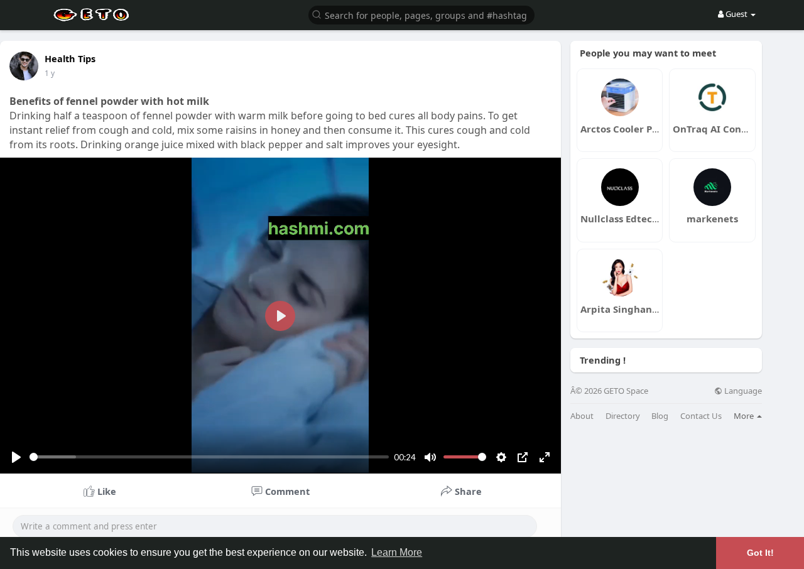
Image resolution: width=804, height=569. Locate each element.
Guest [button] (736, 13)
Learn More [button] (396, 552)
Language (742, 391)
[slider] (209, 457)
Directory (623, 416)
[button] (421, 14)
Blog (659, 416)
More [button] (745, 415)
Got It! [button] (760, 553)
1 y (50, 73)
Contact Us (701, 416)
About (582, 416)
